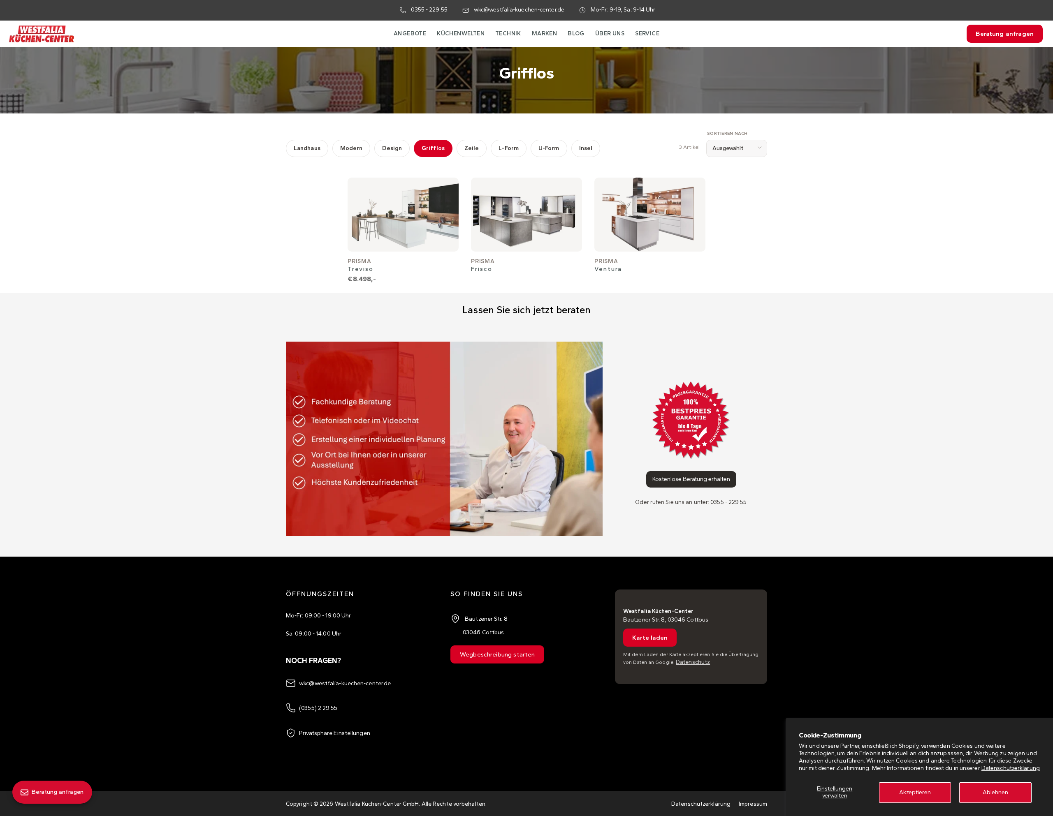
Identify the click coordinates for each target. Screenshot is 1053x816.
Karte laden (650, 637)
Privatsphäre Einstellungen (334, 733)
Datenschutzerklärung (1010, 768)
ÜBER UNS (609, 33)
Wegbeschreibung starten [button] (497, 654)
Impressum (753, 803)
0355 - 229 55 (429, 9)
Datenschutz (693, 662)
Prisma (359, 261)
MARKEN (544, 33)
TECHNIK (508, 33)
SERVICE (647, 33)
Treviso (360, 269)
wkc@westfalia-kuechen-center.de (519, 9)
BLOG (576, 33)
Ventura (608, 269)
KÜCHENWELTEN (461, 33)
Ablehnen (995, 792)
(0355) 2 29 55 (318, 708)
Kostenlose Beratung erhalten (691, 479)
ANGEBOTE (410, 33)
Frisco (481, 269)
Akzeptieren (915, 792)
